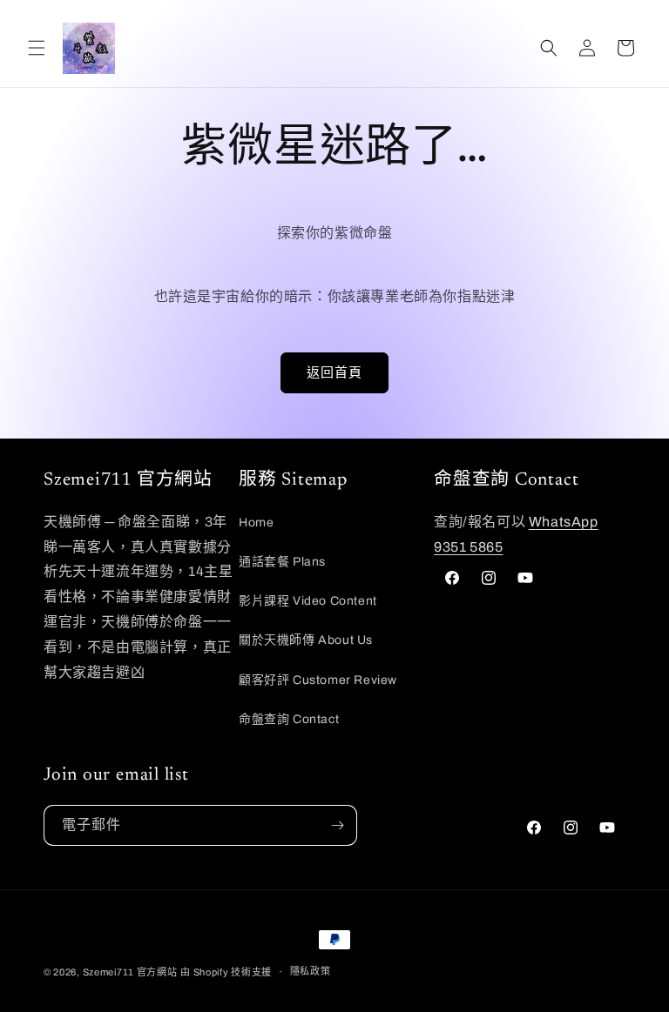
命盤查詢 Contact (289, 719)
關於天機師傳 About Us (306, 640)
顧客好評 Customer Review (318, 680)
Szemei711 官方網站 (130, 972)
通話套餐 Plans (282, 561)
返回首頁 (334, 372)
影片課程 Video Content (308, 600)
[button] (36, 48)
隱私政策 (310, 971)
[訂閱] (337, 825)
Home (256, 522)
